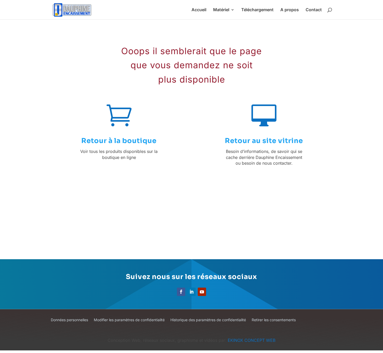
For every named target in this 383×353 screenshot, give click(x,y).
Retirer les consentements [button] (274, 320)
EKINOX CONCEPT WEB (251, 340)
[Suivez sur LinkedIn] (191, 292)
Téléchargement (257, 10)
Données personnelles (69, 320)
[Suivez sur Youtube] (202, 292)
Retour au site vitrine (264, 141)
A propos (289, 10)
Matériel (221, 10)
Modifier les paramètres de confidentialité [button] (129, 320)
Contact (314, 10)
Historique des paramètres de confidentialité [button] (208, 320)
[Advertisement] (198, 215)
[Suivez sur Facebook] (181, 292)
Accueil (198, 10)
